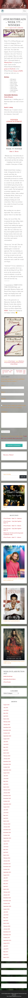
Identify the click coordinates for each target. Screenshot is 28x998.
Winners (22, 362)
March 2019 (6, 957)
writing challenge (13, 364)
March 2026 (6, 718)
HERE (6, 310)
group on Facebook (9, 69)
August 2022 (6, 841)
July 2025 (5, 741)
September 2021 (7, 872)
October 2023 (6, 801)
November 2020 (7, 900)
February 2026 (6, 721)
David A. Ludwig (8, 107)
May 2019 (5, 951)
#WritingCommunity (15, 362)
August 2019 (6, 943)
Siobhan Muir (20, 27)
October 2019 (6, 937)
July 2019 (5, 946)
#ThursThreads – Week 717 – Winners (12, 537)
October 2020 (6, 903)
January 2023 (6, 826)
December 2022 (7, 829)
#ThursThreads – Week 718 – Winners (12, 525)
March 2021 (6, 889)
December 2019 (7, 931)
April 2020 (5, 920)
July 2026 (5, 707)
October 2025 (6, 733)
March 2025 (6, 753)
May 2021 (5, 883)
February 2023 (6, 824)
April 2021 (5, 886)
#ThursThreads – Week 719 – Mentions (12, 518)
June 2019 (5, 949)
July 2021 (5, 878)
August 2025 (6, 738)
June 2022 (5, 846)
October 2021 (6, 869)
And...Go (23, 476)
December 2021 (7, 863)
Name (3, 385)
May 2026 (5, 713)
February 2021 (6, 892)
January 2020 (6, 929)
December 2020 (7, 897)
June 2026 (5, 710)
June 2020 (5, 914)
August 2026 (6, 704)
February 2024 (6, 789)
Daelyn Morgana (8, 97)
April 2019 (5, 954)
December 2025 (7, 727)
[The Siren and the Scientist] (14, 619)
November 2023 (7, 798)
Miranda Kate (8, 62)
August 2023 (6, 807)
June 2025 (5, 744)
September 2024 (7, 770)
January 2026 (6, 724)
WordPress (19, 996)
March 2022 (6, 855)
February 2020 (6, 926)
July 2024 (5, 775)
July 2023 (5, 809)
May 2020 (5, 917)
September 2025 (7, 736)
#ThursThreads (11, 361)
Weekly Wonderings (7, 676)
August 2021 (6, 875)
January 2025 (6, 758)
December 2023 (7, 795)
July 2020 (5, 912)
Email (3, 392)
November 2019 (7, 934)
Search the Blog (7, 474)
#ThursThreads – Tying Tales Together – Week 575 (7, 372)
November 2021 (7, 866)
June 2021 (5, 880)
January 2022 (6, 860)
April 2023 (5, 818)
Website (3, 399)
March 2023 (6, 821)
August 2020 (6, 909)
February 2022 (6, 858)
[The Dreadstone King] (14, 659)
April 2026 (5, 716)
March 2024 (6, 787)
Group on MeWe (18, 71)
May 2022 (5, 849)
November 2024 (7, 764)
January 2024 (6, 792)
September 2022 (7, 838)
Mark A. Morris (14, 151)
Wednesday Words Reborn (9, 679)
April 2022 (5, 852)
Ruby (8, 996)
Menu (24, 11)
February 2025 (6, 755)
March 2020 (6, 923)
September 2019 (7, 940)
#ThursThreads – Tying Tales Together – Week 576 (20, 372)
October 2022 (6, 835)
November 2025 (7, 730)
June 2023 (5, 812)
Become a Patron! (8, 455)
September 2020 (7, 906)
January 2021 (6, 895)
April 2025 (5, 750)
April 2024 (5, 784)
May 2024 (5, 781)
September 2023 (7, 804)
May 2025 (5, 747)
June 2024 (5, 778)
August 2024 (6, 772)
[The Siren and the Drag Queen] (14, 577)
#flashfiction (21, 361)
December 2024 (7, 761)
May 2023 (5, 815)
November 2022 (7, 832)
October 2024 (6, 767)
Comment (4, 412)
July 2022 (5, 843)
